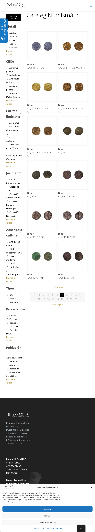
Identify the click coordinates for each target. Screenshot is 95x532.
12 (39, 299)
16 (57, 299)
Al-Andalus (14, 75)
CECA (10, 61)
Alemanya (14, 122)
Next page (56, 304)
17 (62, 299)
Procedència (13, 309)
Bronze (13, 36)
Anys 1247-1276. (67, 235)
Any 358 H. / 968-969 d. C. (71, 66)
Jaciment (13, 173)
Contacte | (24, 433)
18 (66, 299)
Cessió (12, 315)
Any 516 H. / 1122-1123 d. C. (72, 108)
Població (12, 347)
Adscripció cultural (13, 232)
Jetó (11, 294)
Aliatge (12, 33)
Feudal (12, 263)
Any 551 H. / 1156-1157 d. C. (41, 152)
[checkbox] (7, 44)
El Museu (10, 422)
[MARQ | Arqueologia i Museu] (14, 5)
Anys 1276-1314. (36, 276)
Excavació (14, 326)
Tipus (10, 288)
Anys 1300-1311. (67, 276)
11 (80, 294)
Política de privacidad (54, 528)
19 (71, 299)
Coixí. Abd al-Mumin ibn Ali (12, 130)
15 (53, 299)
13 (44, 299)
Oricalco (13, 47)
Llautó (12, 43)
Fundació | (13, 433)
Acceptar (48, 509)
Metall (11, 26)
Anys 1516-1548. (36, 66)
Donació (13, 322)
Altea (12, 365)
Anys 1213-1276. (67, 195)
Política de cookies (38, 528)
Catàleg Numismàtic (53, 15)
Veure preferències (47, 522)
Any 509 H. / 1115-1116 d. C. (41, 108)
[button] (91, 487)
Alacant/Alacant (14, 357)
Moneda (13, 302)
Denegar (47, 516)
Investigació (12, 429)
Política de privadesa (16, 436)
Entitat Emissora (13, 113)
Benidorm (14, 368)
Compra (13, 319)
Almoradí (13, 361)
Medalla (13, 298)
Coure (12, 40)
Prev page (58, 287)
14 (48, 299)
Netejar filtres (14, 17)
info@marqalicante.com (18, 440)
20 (76, 299)
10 (76, 294)
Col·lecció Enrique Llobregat (12, 205)
